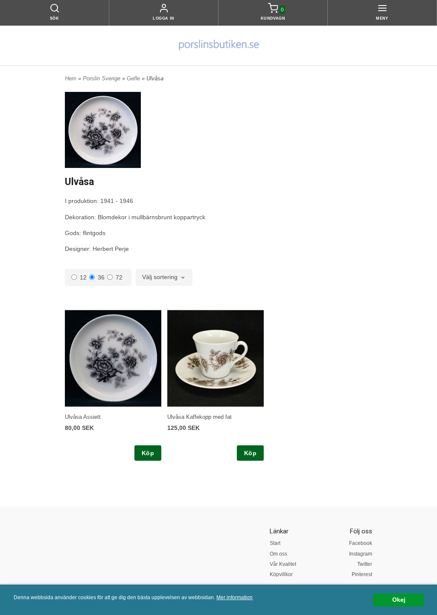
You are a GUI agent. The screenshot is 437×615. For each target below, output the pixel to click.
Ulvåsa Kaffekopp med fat (199, 417)
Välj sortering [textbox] (160, 277)
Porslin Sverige (102, 78)
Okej (398, 600)
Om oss (278, 554)
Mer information (234, 597)
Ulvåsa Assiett (83, 417)
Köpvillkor (281, 574)
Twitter (364, 564)
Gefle (134, 78)
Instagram (360, 554)
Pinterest (362, 574)
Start (275, 543)
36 (101, 277)
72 (119, 277)
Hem (70, 78)
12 (83, 277)
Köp (148, 453)
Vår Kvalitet (283, 564)
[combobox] (164, 277)
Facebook (360, 543)
